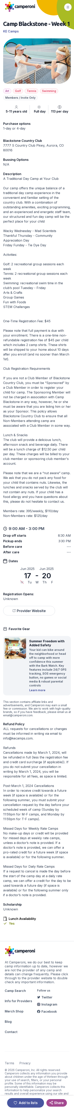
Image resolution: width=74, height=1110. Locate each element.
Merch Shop (14, 1011)
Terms (9, 1063)
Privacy (25, 1063)
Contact (11, 1032)
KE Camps (11, 31)
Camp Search (15, 991)
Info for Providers (18, 1001)
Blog (8, 1022)
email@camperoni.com (18, 715)
